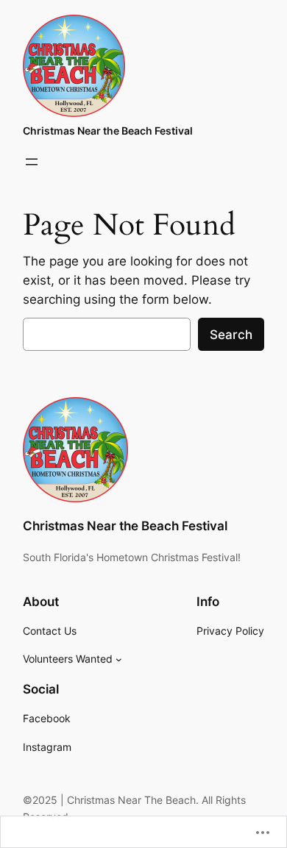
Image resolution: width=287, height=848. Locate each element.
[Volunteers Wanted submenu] (119, 659)
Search (231, 334)
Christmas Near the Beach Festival (108, 130)
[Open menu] (31, 162)
